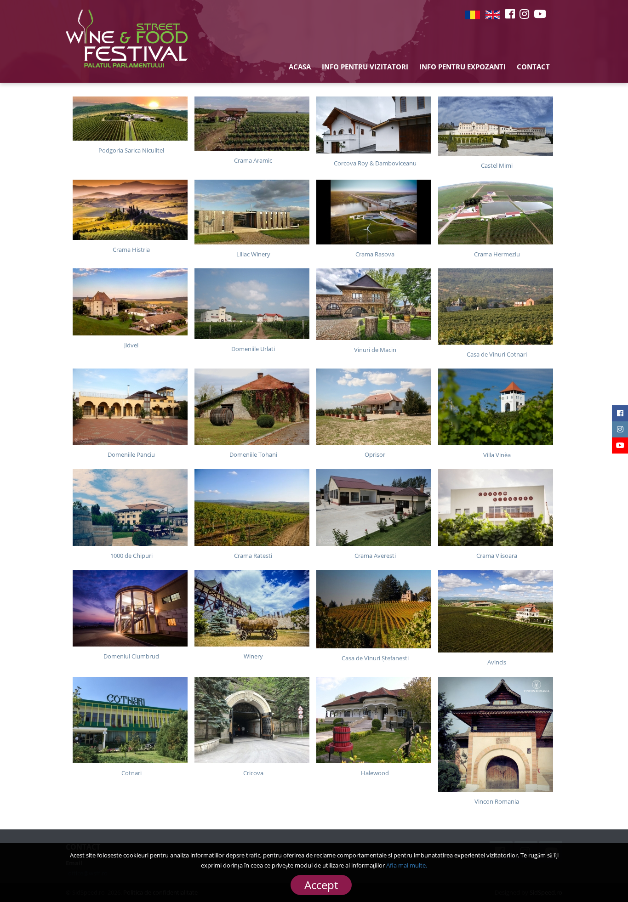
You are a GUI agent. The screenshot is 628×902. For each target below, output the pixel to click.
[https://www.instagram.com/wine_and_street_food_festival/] (524, 13)
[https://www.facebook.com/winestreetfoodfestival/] (510, 13)
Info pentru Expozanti (462, 66)
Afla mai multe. (406, 865)
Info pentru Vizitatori (365, 66)
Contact (533, 66)
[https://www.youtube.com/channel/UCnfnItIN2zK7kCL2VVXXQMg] (539, 13)
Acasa (300, 66)
